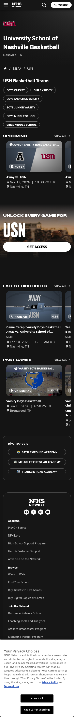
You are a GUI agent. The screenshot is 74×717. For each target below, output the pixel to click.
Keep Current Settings (37, 709)
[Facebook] (26, 512)
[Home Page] (5, 68)
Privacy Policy (50, 682)
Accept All (37, 698)
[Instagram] (40, 512)
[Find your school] (44, 4)
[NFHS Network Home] (17, 5)
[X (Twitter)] (33, 512)
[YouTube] (47, 512)
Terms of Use (11, 686)
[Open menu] (5, 4)
